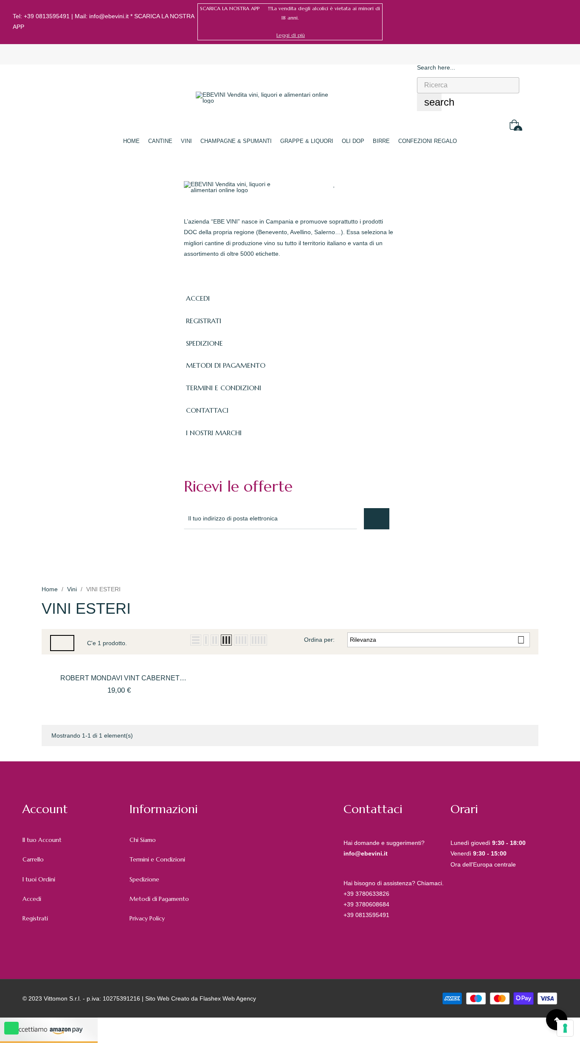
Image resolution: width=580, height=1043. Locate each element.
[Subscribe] (376, 518)
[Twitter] (207, 552)
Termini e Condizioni (157, 859)
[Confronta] (350, 184)
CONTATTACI (207, 410)
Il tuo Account (42, 840)
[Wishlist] (334, 184)
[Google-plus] (225, 552)
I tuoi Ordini (39, 879)
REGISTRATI (203, 320)
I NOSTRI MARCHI (214, 432)
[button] (290, 35)
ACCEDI (198, 298)
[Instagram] (564, 22)
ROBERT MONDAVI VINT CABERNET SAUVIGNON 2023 (120, 678)
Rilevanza (437, 640)
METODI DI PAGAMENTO (225, 365)
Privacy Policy (147, 918)
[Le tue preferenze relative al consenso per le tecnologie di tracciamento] (565, 1028)
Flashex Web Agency (228, 998)
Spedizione (144, 879)
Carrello (33, 859)
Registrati (35, 918)
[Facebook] (552, 22)
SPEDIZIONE (204, 343)
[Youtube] (263, 552)
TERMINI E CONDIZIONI (223, 387)
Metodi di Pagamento (159, 899)
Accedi (32, 899)
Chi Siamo (143, 840)
